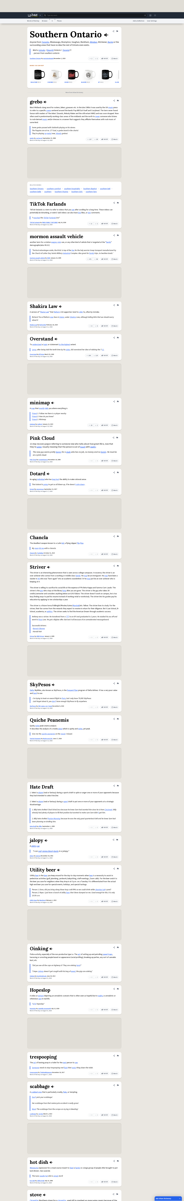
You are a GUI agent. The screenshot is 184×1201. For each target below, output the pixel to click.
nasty (74, 1067)
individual (41, 479)
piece (60, 728)
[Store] (150, 15)
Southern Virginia (61, 191)
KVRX (48, 258)
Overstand (33, 354)
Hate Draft (33, 826)
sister (68, 349)
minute (42, 50)
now (51, 317)
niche (37, 725)
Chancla (32, 553)
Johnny (40, 971)
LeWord (39, 424)
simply (55, 1176)
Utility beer (33, 900)
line (73, 250)
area (40, 1092)
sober (39, 446)
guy (41, 590)
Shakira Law (33, 325)
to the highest (64, 344)
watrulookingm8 (48, 58)
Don (33, 1097)
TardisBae (40, 553)
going (45, 484)
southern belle (35, 191)
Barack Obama (39, 628)
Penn (40, 619)
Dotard (32, 489)
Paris (64, 698)
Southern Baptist (90, 188)
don (53, 701)
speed (105, 954)
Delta (32, 690)
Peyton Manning (54, 818)
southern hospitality (72, 188)
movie (63, 734)
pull (40, 851)
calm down (80, 484)
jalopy (32, 856)
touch (82, 446)
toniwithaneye (43, 460)
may (85, 575)
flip (78, 543)
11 (103, 349)
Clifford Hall (40, 1181)
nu (45, 133)
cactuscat (39, 138)
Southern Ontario (35, 58)
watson (38, 856)
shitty (33, 846)
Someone (35, 1067)
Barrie (110, 42)
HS (39, 578)
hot (46, 1176)
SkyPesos (33, 706)
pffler (40, 826)
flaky (65, 1092)
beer (37, 875)
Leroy (34, 349)
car (38, 846)
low (79, 212)
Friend (34, 413)
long (54, 479)
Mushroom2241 (48, 739)
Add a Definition (138, 21)
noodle (42, 1176)
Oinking (32, 976)
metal (49, 133)
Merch (115, 59)
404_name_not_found (45, 706)
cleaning (98, 889)
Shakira (73, 317)
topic (45, 344)
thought (50, 50)
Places (59, 21)
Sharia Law (44, 312)
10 (35, 1004)
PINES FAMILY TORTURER (50, 222)
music (110, 107)
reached (37, 217)
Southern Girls (77, 191)
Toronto (45, 42)
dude (68, 452)
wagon (54, 242)
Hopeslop (33, 1009)
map (33, 408)
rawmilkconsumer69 (44, 1009)
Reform (57, 312)
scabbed (34, 1092)
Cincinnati (108, 809)
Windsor (93, 42)
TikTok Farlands (35, 222)
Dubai (61, 317)
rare (39, 998)
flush (66, 1067)
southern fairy (91, 191)
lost (57, 479)
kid (63, 543)
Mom (34, 1109)
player (40, 792)
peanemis (51, 734)
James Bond (47, 851)
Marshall (76, 605)
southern (47, 191)
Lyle (103, 889)
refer (81, 312)
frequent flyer (72, 690)
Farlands (52, 217)
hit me (41, 548)
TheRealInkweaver (46, 1072)
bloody (58, 133)
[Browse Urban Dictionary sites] (34, 15)
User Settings (152, 21)
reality (93, 446)
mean (97, 116)
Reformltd (43, 325)
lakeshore (42, 900)
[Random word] (145, 15)
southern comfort (54, 188)
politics (49, 611)
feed (71, 1168)
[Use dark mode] (155, 15)
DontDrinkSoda (41, 976)
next (64, 1062)
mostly (42, 408)
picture (41, 995)
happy (58, 452)
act (79, 954)
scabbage (33, 1114)
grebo (32, 138)
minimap (32, 424)
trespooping (34, 1072)
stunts (55, 851)
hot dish (32, 1181)
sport (66, 801)
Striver (32, 636)
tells (46, 408)
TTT (67, 616)
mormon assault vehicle (37, 258)
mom (37, 548)
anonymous (40, 489)
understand (37, 344)
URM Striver (40, 636)
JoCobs (40, 1114)
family (108, 242)
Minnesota (34, 1168)
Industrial (66, 253)
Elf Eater (41, 354)
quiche (44, 734)
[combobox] (95, 15)
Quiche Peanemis (35, 739)
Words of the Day (33, 21)
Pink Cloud (33, 460)
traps (110, 954)
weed (73, 971)
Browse (44, 21)
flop (81, 543)
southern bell (105, 188)
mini (59, 242)
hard (35, 693)
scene (48, 110)
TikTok (46, 217)
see (73, 209)
